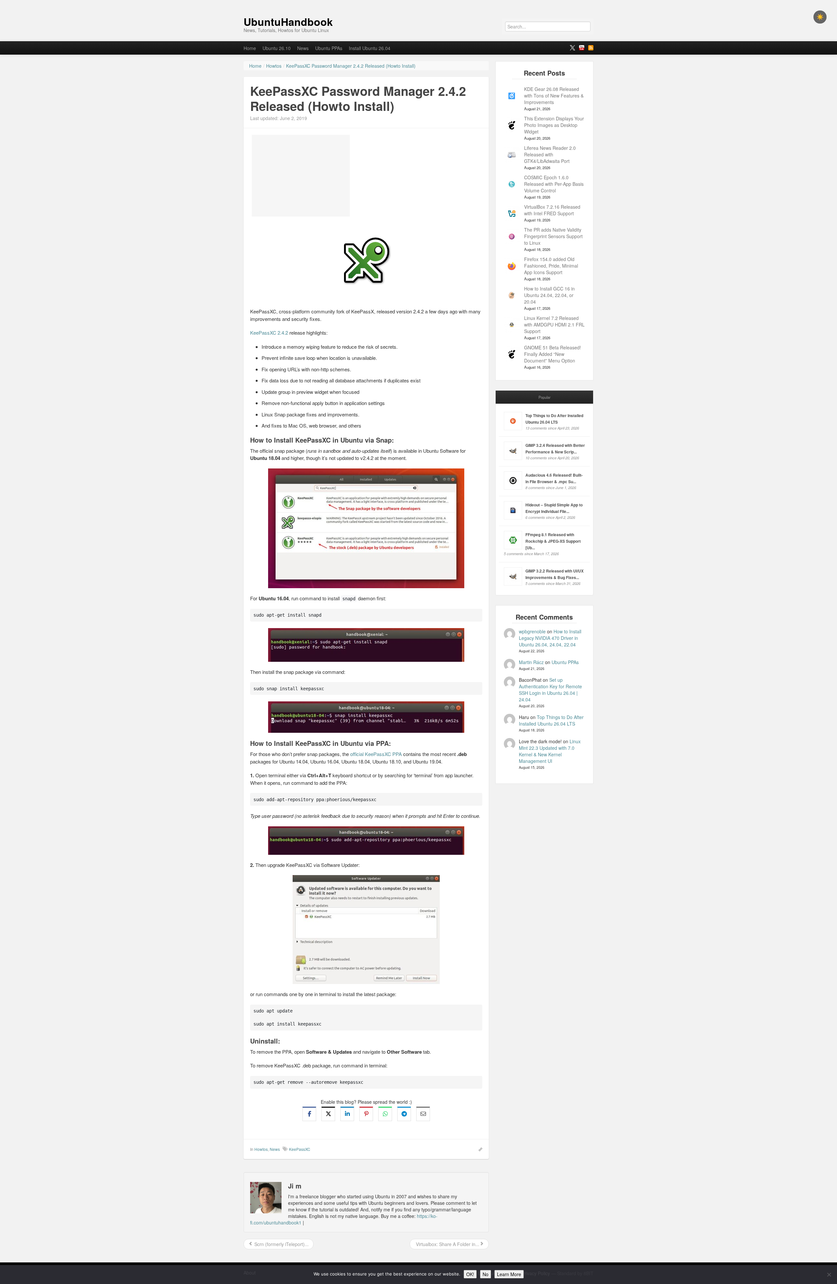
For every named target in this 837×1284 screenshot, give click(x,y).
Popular (544, 397)
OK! (470, 1274)
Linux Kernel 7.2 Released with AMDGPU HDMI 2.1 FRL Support (554, 324)
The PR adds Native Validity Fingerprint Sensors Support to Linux (553, 236)
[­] (418, 3)
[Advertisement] (301, 176)
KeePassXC (299, 1149)
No (485, 1274)
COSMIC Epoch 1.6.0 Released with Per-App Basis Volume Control (554, 184)
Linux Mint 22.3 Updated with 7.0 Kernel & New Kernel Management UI (550, 751)
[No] (829, 1274)
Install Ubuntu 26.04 (369, 48)
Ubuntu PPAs (328, 48)
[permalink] (478, 1149)
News (303, 48)
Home (250, 48)
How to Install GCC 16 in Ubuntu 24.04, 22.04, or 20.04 (549, 295)
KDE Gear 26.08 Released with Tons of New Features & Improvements (554, 95)
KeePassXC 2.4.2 (269, 332)
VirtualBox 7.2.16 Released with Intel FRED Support (552, 210)
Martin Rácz (531, 662)
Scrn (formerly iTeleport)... (281, 1244)
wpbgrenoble (532, 631)
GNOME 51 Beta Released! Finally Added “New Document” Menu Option (552, 354)
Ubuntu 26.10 (277, 48)
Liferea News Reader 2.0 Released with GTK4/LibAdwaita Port (550, 154)
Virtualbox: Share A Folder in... (447, 1244)
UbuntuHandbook (288, 21)
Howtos (261, 1149)
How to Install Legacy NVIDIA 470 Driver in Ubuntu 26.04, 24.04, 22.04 (550, 638)
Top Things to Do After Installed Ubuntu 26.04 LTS (551, 720)
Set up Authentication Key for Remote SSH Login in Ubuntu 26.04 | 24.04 (550, 690)
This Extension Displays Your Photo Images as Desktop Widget (554, 125)
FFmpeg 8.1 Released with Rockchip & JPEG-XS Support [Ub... (553, 541)
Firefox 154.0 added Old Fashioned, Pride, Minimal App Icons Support (551, 265)
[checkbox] (820, 17)
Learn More (509, 1274)
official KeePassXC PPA (376, 753)
